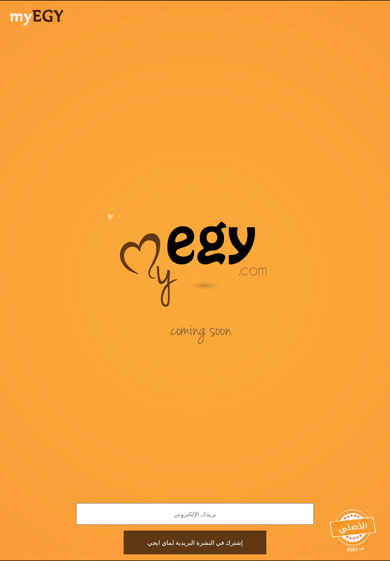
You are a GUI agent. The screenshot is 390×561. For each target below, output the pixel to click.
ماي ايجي (36, 18)
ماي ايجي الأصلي (353, 528)
